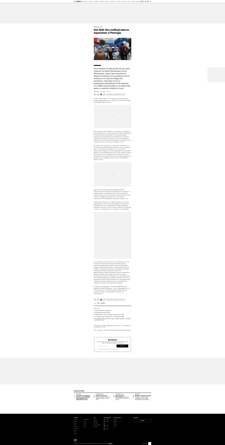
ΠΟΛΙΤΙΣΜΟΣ (118, 1)
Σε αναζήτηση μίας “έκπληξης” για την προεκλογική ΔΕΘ (109, 316)
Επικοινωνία (96, 426)
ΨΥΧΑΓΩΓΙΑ (124, 1)
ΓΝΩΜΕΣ (107, 1)
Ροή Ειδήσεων (86, 419)
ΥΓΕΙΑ (129, 1)
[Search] (150, 1)
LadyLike (115, 424)
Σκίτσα (85, 421)
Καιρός (133, 1)
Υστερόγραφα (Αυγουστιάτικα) (102, 312)
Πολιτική (75, 421)
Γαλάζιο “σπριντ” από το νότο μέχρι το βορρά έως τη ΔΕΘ (109, 314)
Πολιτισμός (76, 428)
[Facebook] (95, 94)
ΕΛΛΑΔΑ (86, 1)
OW (114, 426)
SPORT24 (115, 421)
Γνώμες (75, 424)
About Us (95, 419)
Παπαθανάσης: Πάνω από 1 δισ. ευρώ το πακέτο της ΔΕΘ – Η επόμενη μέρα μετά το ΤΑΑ (113, 319)
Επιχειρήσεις (102, 303)
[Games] (148, 1)
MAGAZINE (111, 1)
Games (99, 330)
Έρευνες (75, 433)
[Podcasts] (145, 1)
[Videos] (143, 1)
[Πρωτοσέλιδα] (141, 1)
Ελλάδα (75, 419)
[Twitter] (98, 94)
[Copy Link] (104, 94)
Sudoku (117, 330)
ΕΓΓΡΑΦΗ (142, 420)
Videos (85, 424)
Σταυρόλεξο (112, 330)
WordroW (121, 330)
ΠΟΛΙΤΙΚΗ (90, 1)
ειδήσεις (127, 325)
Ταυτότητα (95, 421)
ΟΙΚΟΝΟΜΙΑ (96, 1)
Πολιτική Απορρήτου (97, 424)
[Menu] (74, 1)
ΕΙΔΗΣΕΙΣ (138, 1)
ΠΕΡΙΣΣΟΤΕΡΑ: (97, 308)
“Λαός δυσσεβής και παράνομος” (103, 310)
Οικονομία (75, 426)
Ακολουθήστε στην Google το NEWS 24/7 (103, 325)
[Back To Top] (149, 443)
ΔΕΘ (98, 303)
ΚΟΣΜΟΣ (102, 1)
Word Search (127, 330)
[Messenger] (101, 94)
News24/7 (115, 419)
